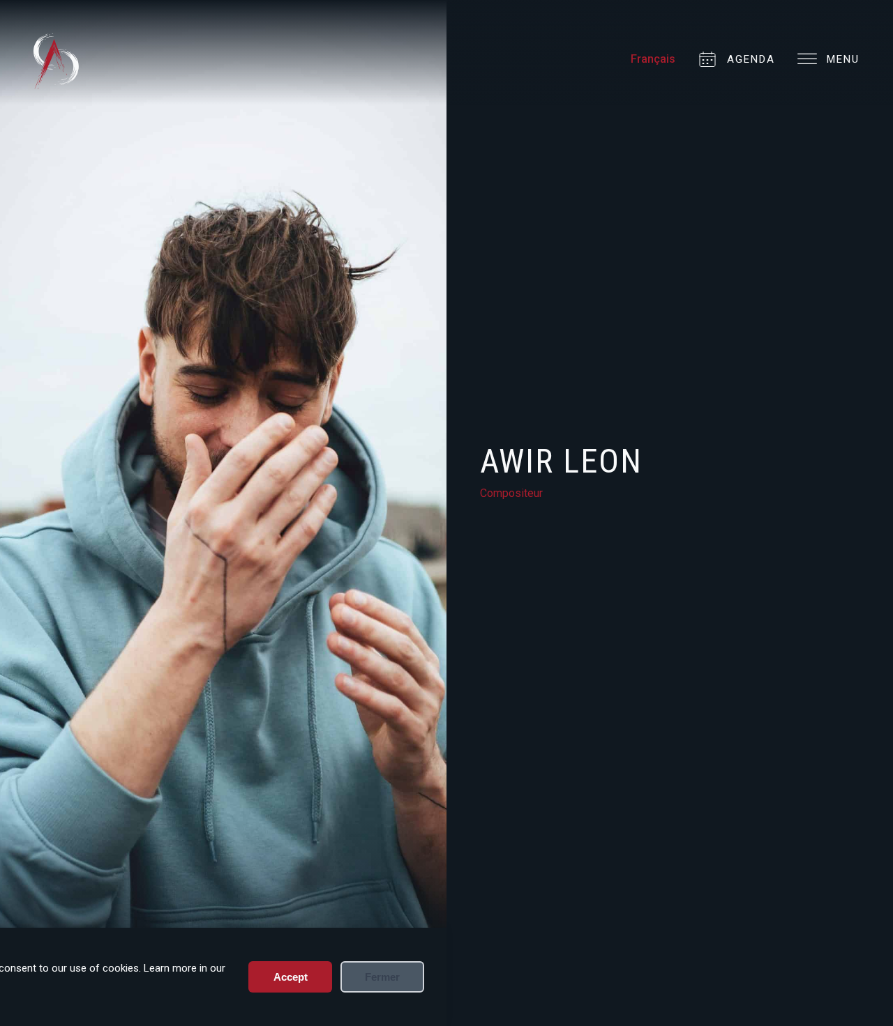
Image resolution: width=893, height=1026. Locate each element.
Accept (290, 977)
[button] (823, 60)
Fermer (382, 977)
